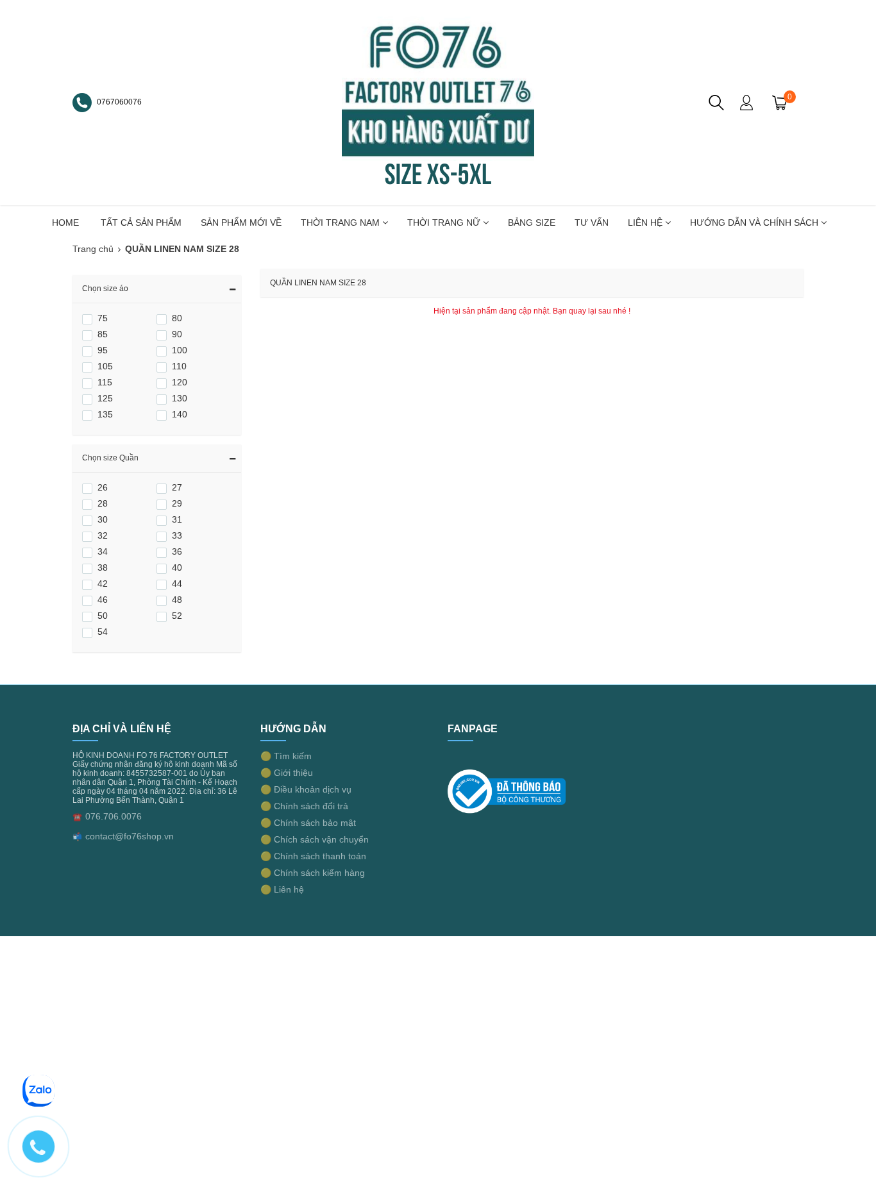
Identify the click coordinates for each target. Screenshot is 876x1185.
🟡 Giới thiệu (286, 773)
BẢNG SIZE (531, 222)
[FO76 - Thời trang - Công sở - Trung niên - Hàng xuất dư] (438, 101)
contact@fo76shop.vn (129, 836)
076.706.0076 (113, 816)
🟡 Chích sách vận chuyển (314, 839)
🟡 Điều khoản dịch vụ (305, 789)
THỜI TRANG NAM (341, 222)
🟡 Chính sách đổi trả (304, 806)
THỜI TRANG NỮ (445, 222)
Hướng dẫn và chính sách (755, 222)
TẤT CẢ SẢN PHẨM (141, 222)
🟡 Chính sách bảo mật (308, 823)
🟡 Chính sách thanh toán (313, 856)
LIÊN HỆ (646, 222)
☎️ (77, 816)
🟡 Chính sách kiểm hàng (312, 873)
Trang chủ (93, 249)
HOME (65, 222)
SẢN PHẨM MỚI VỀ (241, 222)
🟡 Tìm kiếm (286, 756)
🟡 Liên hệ (282, 889)
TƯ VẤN (592, 222)
